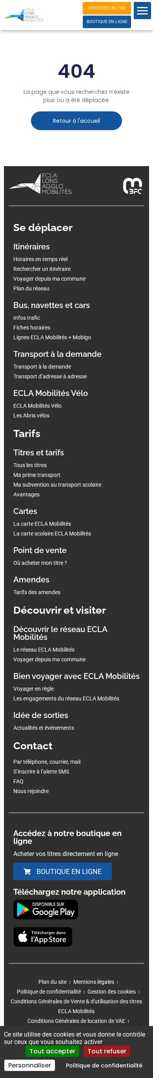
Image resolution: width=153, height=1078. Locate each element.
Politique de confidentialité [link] (104, 1065)
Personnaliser (29, 1065)
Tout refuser (106, 1051)
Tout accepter (52, 1051)
